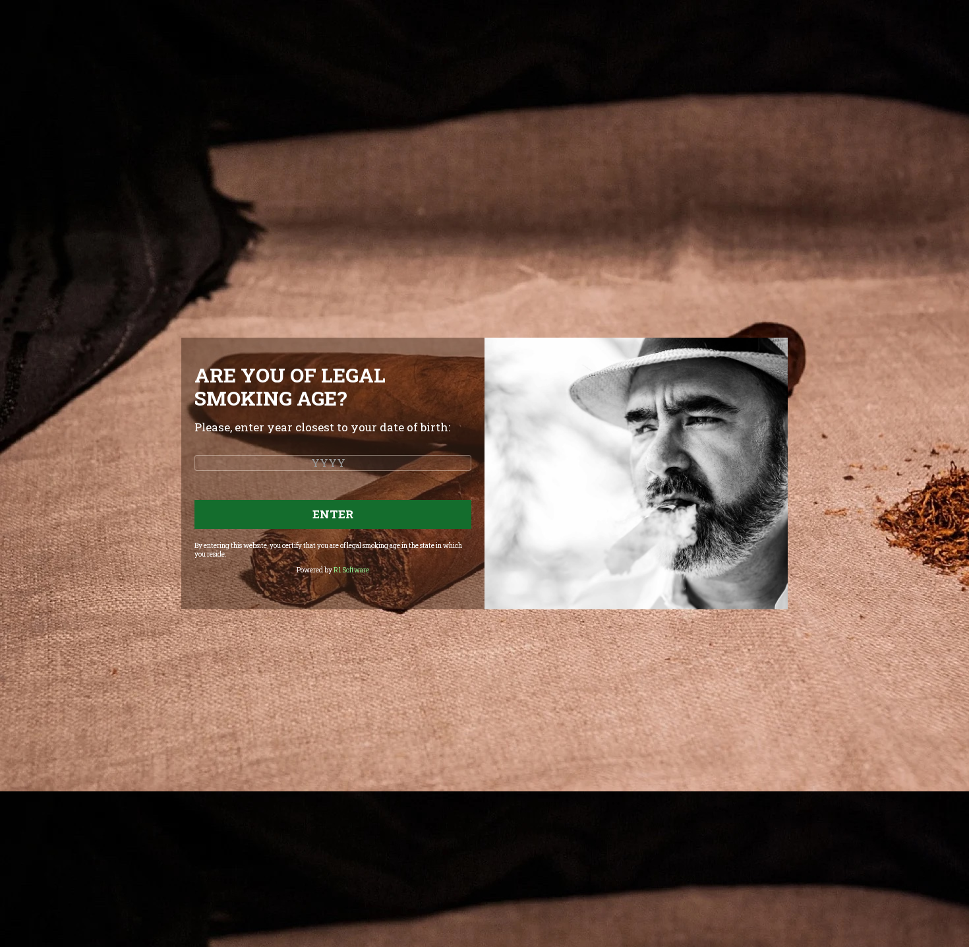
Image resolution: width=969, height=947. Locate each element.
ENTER (332, 514)
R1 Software (351, 570)
